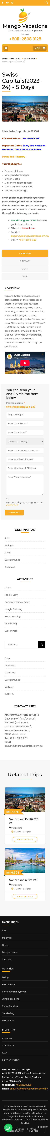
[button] (6, 111)
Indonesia (10, 665)
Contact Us (8, 1045)
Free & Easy (11, 594)
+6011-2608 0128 (27, 239)
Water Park (11, 630)
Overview (25, 253)
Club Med (10, 567)
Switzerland (16, 827)
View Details (25, 839)
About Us (7, 1038)
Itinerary (25, 261)
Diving (8, 587)
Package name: (15, 403)
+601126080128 (24, 1084)
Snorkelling (11, 623)
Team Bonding (13, 616)
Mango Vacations (25, 26)
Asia (7, 538)
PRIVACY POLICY (11, 1060)
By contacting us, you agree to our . (24, 504)
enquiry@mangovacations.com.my (30, 236)
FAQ (4, 1052)
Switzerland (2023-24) (23, 880)
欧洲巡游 (9, 694)
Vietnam (9, 687)
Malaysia (9, 545)
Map (25, 276)
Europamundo (12, 559)
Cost (25, 268)
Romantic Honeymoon (17, 602)
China (8, 552)
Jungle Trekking (13, 609)
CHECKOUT (12, 505)
